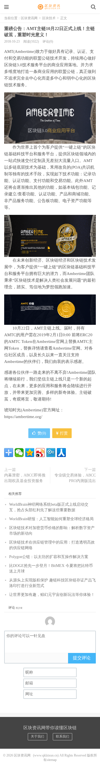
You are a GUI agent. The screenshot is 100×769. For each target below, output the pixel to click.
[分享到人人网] (61, 452)
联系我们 (62, 736)
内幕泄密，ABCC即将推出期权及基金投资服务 (25, 478)
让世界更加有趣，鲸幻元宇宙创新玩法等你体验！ (52, 595)
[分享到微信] (19, 452)
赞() (42, 433)
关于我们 (37, 736)
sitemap (52, 760)
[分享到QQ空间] (29, 452)
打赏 (63, 433)
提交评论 (82, 657)
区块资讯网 (50, 7)
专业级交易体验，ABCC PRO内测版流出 (75, 478)
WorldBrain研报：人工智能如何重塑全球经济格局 (51, 519)
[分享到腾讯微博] (50, 452)
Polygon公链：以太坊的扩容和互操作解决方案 (48, 557)
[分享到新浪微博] (40, 452)
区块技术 (49, 18)
